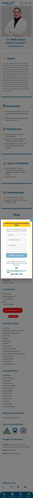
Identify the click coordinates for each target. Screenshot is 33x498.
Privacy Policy (10, 263)
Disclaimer (16, 265)
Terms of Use (20, 263)
